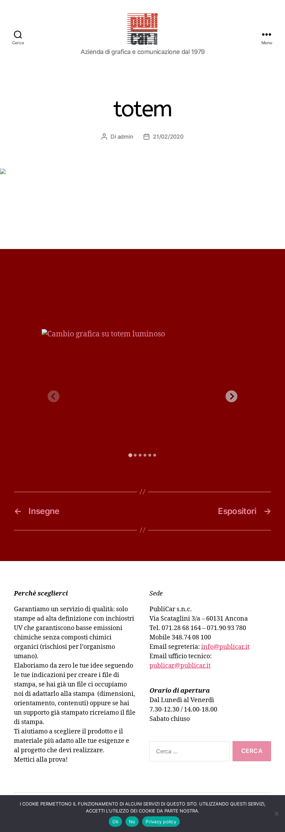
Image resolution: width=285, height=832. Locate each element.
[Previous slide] (53, 396)
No (132, 821)
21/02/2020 (168, 136)
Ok (115, 821)
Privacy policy (161, 821)
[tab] (130, 455)
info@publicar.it (225, 647)
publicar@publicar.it (180, 666)
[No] (276, 813)
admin (125, 136)
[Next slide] (231, 396)
